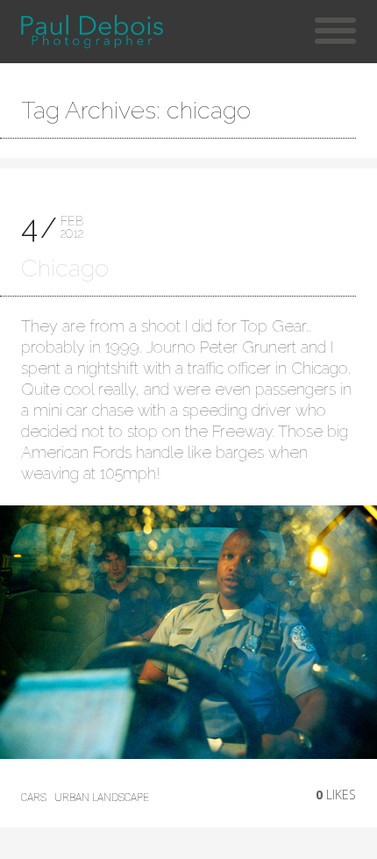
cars (33, 797)
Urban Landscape (101, 797)
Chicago (65, 268)
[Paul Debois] (91, 31)
